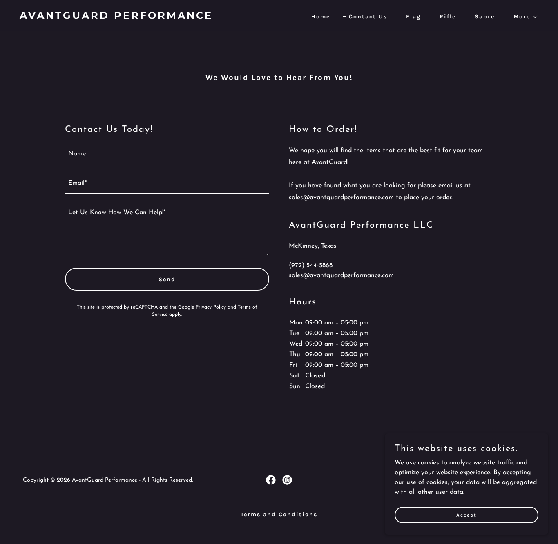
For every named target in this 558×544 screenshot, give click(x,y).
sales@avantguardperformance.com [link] (341, 275)
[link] (146, 17)
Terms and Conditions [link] (279, 514)
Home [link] (320, 16)
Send (167, 279)
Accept (466, 514)
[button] (523, 17)
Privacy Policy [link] (211, 307)
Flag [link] (413, 16)
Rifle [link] (448, 16)
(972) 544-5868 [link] (311, 265)
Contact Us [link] (368, 16)
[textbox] (167, 154)
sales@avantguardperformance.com (341, 197)
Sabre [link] (485, 16)
